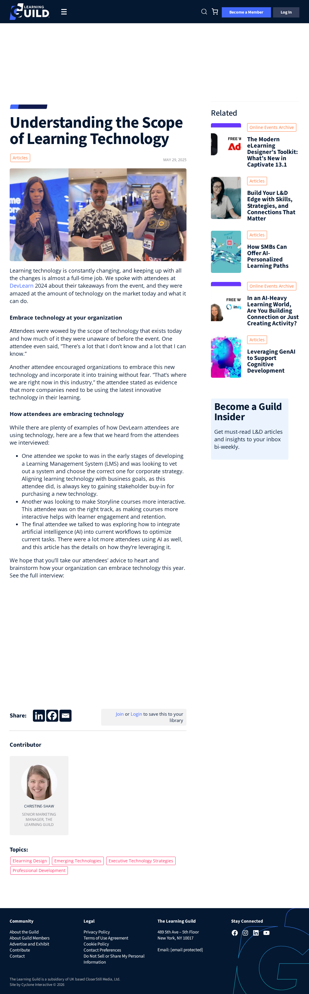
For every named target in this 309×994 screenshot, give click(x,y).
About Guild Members (29, 938)
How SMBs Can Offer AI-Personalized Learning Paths (267, 256)
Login (136, 714)
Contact (17, 956)
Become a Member (246, 12)
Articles (20, 158)
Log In (286, 12)
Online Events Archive (272, 127)
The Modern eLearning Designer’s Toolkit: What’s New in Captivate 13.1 (272, 152)
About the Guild (24, 932)
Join (120, 714)
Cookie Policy (96, 944)
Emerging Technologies (77, 861)
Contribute (20, 950)
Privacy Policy (97, 932)
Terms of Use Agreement (106, 938)
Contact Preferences (102, 950)
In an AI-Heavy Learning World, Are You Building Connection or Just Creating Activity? (273, 311)
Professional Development (39, 870)
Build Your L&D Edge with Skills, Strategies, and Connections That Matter (271, 206)
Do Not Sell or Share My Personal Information (114, 959)
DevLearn (21, 285)
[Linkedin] (39, 716)
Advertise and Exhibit (29, 944)
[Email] (65, 716)
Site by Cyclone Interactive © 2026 (37, 984)
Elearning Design (30, 861)
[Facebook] (52, 716)
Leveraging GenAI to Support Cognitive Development (271, 361)
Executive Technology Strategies (141, 861)
